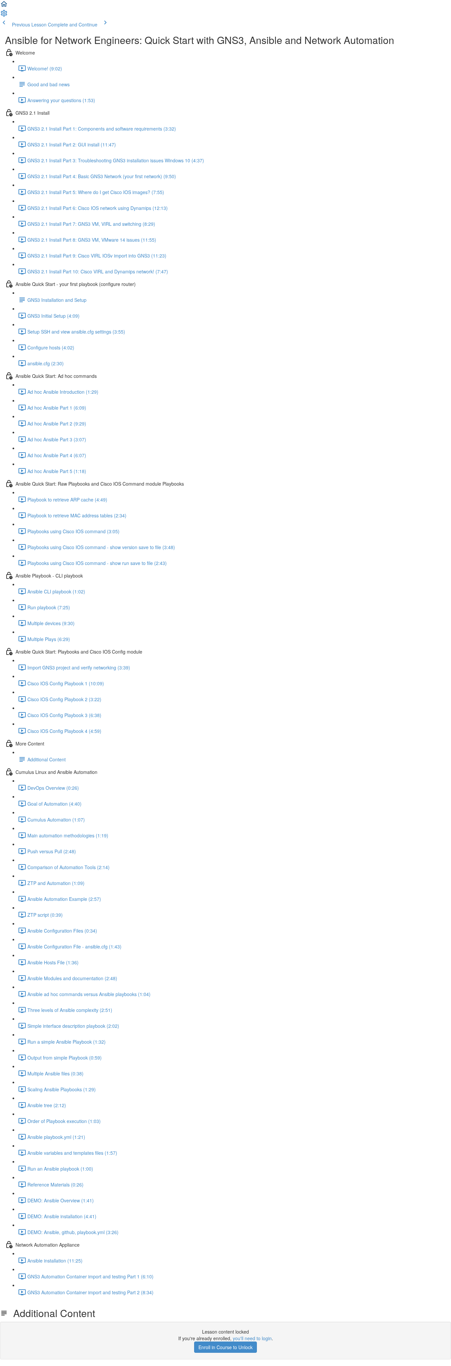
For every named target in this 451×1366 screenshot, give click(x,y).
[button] (4, 6)
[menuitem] (4, 15)
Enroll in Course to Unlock (225, 1347)
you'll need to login (252, 1338)
